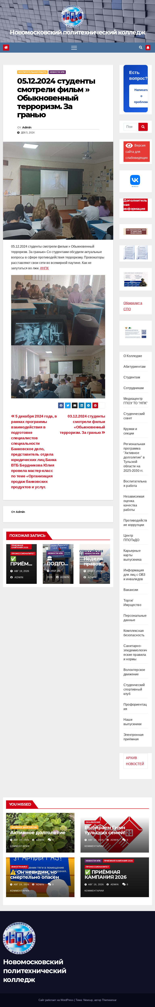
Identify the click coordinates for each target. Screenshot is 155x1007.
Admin (26, 127)
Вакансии (131, 589)
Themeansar (109, 1000)
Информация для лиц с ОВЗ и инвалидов (135, 575)
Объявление (93, 822)
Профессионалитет (23, 553)
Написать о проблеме (141, 96)
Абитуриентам (135, 366)
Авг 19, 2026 (96, 840)
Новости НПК (57, 72)
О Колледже (133, 356)
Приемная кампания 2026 (20, 546)
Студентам (132, 377)
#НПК (44, 268)
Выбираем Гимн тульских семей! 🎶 (108, 830)
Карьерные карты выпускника (132, 555)
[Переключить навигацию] (74, 47)
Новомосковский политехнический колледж (77, 32)
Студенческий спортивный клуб (134, 689)
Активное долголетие (24, 827)
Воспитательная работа (32, 72)
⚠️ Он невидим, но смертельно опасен (34, 874)
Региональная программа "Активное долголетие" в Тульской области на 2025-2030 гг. (134, 457)
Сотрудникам (134, 388)
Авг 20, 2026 (21, 840)
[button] (140, 47)
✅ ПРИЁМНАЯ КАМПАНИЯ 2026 (105, 874)
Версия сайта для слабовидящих (137, 152)
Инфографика (19, 867)
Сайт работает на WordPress (56, 1000)
